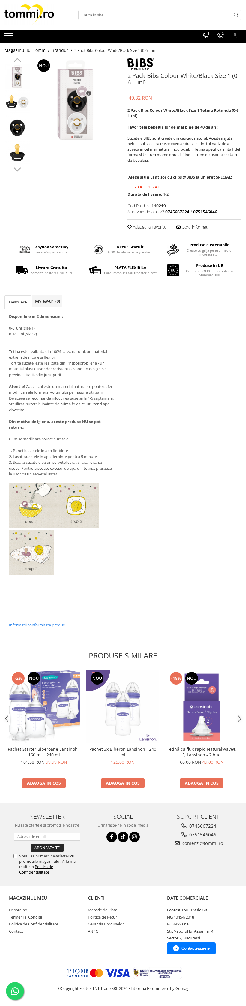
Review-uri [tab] (47, 301)
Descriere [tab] (18, 302)
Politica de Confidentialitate (36, 869)
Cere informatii (195, 227)
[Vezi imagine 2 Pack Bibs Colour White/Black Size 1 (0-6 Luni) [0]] (17, 76)
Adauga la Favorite (149, 227)
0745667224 (202, 826)
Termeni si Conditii (25, 917)
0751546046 (202, 835)
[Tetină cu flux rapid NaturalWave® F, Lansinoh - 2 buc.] (201, 706)
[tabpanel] (75, 100)
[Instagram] (134, 837)
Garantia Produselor (106, 924)
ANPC (93, 931)
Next (17, 169)
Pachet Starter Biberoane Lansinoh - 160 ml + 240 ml (44, 752)
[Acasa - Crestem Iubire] (34, 14)
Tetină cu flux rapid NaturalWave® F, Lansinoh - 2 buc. (202, 752)
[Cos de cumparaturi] (235, 36)
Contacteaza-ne (196, 948)
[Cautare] (236, 15)
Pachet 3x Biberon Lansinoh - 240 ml (122, 752)
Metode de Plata (102, 910)
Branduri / (63, 50)
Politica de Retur (102, 917)
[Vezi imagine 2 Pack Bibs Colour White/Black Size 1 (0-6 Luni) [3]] (17, 153)
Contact (16, 931)
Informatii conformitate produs (37, 625)
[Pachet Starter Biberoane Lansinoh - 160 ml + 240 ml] (44, 706)
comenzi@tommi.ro (202, 843)
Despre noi (18, 910)
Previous (17, 61)
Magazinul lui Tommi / (27, 50)
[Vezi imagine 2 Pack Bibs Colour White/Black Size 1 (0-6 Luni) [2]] (17, 127)
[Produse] (9, 37)
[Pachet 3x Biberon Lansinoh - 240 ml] (122, 706)
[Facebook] (111, 837)
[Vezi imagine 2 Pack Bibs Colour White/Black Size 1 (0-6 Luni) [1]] (17, 102)
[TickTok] (123, 837)
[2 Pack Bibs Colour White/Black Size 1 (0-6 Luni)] (75, 100)
